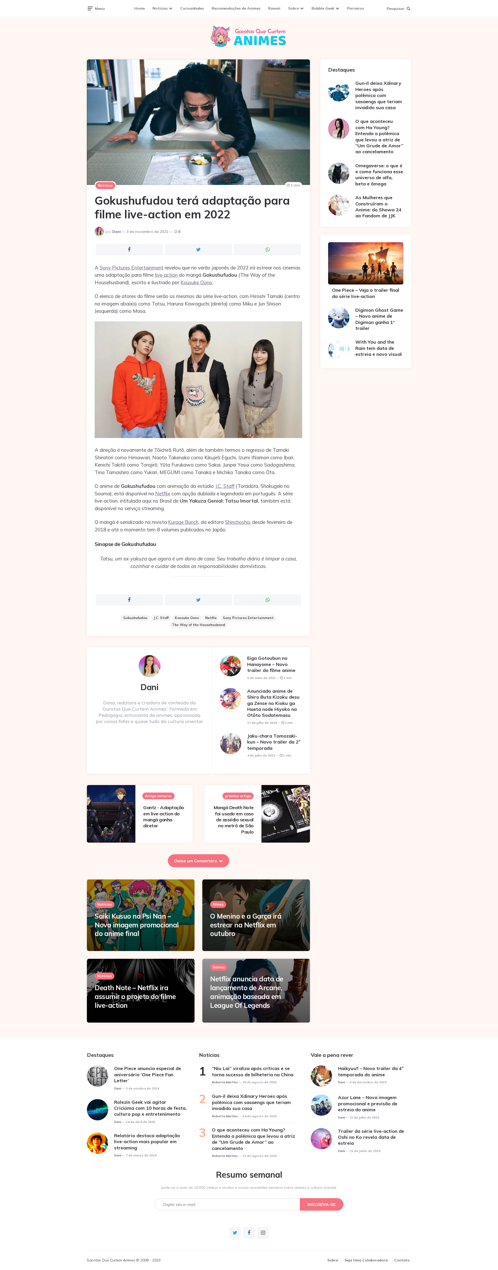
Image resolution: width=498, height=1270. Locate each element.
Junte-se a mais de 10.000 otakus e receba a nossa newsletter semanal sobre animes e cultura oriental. (249, 1187)
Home (139, 8)
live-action (166, 275)
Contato (402, 1260)
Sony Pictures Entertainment (131, 268)
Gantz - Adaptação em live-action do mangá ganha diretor (163, 816)
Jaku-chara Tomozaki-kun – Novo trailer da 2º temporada (273, 742)
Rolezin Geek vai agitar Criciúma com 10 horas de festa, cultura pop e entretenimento (150, 1108)
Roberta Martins (225, 1082)
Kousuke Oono (196, 282)
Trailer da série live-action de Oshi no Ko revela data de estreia (371, 1137)
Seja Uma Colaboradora (366, 1260)
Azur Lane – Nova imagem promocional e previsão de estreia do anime (367, 1103)
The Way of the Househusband (198, 625)
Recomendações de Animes (236, 8)
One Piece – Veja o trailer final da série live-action (365, 293)
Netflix (162, 493)
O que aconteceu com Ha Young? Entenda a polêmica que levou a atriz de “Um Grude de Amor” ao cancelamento (379, 136)
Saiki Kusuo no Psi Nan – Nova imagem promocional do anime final (137, 925)
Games (219, 967)
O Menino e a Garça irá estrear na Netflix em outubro (245, 925)
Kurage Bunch (183, 522)
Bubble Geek (323, 8)
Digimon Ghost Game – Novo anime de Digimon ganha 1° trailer (379, 319)
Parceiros (355, 8)
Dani (116, 232)
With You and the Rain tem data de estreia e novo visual (378, 348)
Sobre (293, 8)
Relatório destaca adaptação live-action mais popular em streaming (147, 1142)
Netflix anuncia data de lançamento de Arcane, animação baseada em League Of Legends (246, 992)
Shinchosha (237, 522)
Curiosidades (192, 8)
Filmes (218, 904)
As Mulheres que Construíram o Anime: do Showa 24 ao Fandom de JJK (378, 207)
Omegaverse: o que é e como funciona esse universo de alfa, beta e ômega (379, 175)
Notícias (160, 8)
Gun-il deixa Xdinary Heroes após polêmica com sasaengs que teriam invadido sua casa (378, 95)
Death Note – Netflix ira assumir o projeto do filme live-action (135, 996)
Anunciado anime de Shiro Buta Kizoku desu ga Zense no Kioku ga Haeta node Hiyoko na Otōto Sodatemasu (273, 703)
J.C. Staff (224, 486)
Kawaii (274, 8)
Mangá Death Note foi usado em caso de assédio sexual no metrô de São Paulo (234, 819)
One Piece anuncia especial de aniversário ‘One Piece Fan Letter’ (147, 1074)
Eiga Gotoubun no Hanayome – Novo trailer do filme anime (271, 664)
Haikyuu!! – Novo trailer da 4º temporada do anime (371, 1071)
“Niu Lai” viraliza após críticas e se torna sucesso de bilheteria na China (252, 1071)
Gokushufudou (135, 618)
